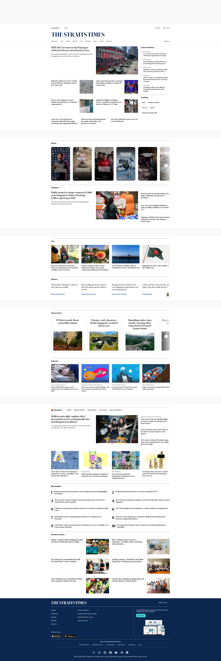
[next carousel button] (166, 165)
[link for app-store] (56, 636)
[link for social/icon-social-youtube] (116, 652)
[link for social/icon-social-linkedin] (127, 652)
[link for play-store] (70, 636)
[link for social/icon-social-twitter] (94, 652)
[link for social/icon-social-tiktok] (99, 652)
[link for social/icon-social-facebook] (110, 652)
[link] (77, 34)
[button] (56, 28)
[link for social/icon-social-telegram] (121, 652)
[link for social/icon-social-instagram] (105, 652)
